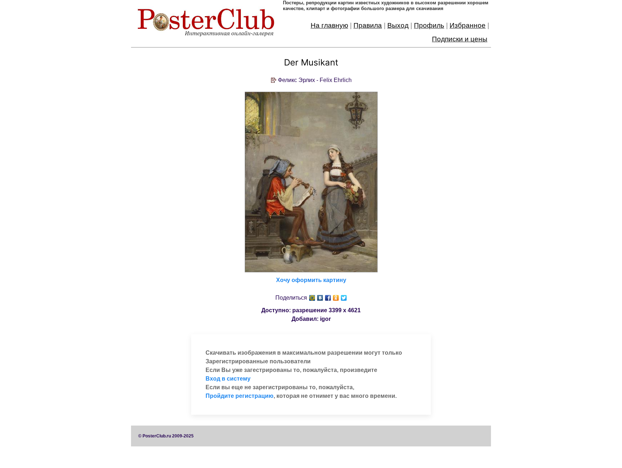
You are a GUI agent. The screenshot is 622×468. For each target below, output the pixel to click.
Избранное (468, 25)
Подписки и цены (459, 39)
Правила (367, 25)
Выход (398, 25)
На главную (329, 25)
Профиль (429, 25)
